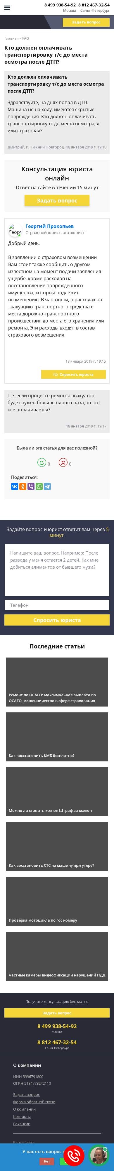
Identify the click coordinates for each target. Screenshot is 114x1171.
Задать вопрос (86, 22)
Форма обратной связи (34, 1101)
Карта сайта (23, 1142)
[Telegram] (47, 486)
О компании (24, 1109)
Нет (47, 1161)
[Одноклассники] (22, 486)
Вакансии (21, 1123)
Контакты (22, 1116)
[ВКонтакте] (14, 486)
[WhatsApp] (39, 486)
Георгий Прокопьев (49, 226)
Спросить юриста (77, 374)
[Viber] (30, 486)
